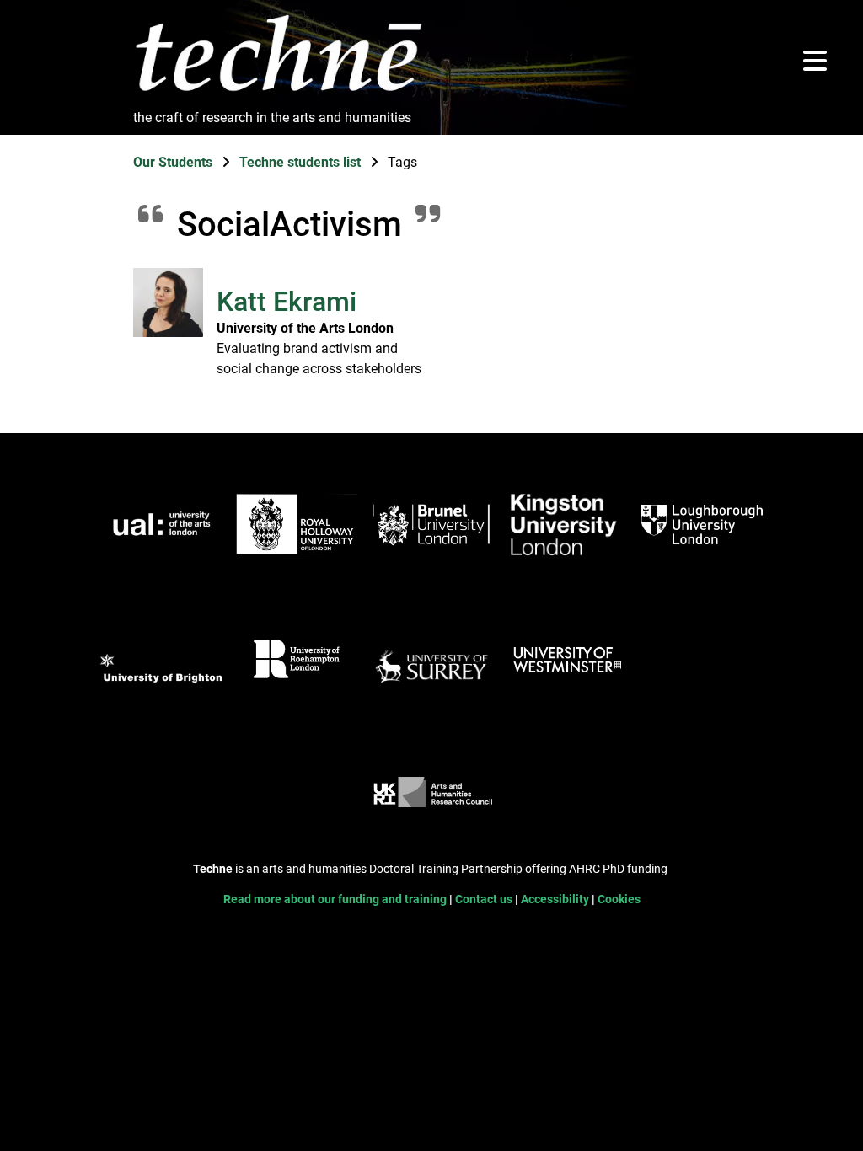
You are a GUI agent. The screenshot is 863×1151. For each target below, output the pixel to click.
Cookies (619, 899)
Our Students (174, 162)
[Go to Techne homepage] (278, 92)
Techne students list (301, 162)
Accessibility (556, 899)
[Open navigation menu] (815, 62)
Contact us (485, 899)
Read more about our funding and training (336, 899)
